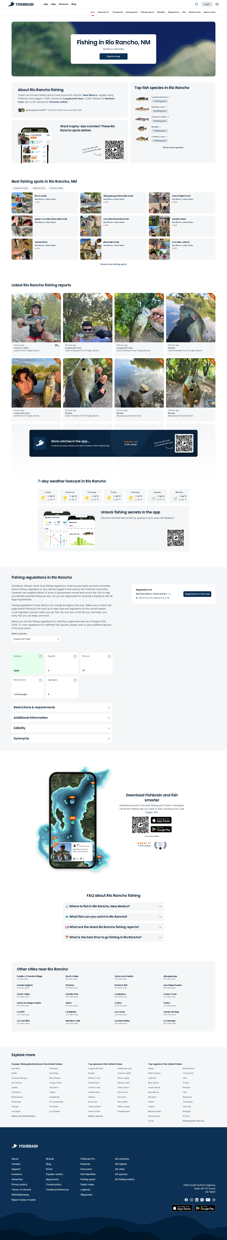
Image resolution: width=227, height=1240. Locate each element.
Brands (50, 1158)
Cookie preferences (57, 1189)
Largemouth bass (21, 188)
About (15, 1158)
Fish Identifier (88, 1174)
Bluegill (154, 127)
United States (118, 49)
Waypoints (86, 1194)
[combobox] (13, 639)
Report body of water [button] (24, 1199)
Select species (19, 633)
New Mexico (108, 49)
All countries (122, 1158)
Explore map (113, 56)
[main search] (196, 4)
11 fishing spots (160, 131)
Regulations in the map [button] (197, 593)
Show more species (173, 147)
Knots (49, 1169)
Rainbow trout (39, 188)
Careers (16, 1164)
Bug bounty (52, 1179)
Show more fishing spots (113, 264)
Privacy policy (19, 1184)
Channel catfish (56, 188)
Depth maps (87, 1184)
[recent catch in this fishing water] (36, 324)
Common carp (157, 136)
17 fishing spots (160, 101)
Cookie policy (53, 1184)
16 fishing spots (160, 111)
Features (85, 1164)
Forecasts (86, 1169)
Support (16, 1169)
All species (121, 1174)
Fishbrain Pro (88, 1158)
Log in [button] (207, 4)
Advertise (17, 1179)
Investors (17, 1174)
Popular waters (54, 1174)
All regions (121, 1164)
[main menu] (217, 4)
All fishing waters (125, 1179)
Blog (48, 1164)
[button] (28, 663)
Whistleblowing (20, 1194)
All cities (120, 1169)
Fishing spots (88, 1179)
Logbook (85, 1189)
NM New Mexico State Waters (151, 593)
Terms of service (21, 1189)
